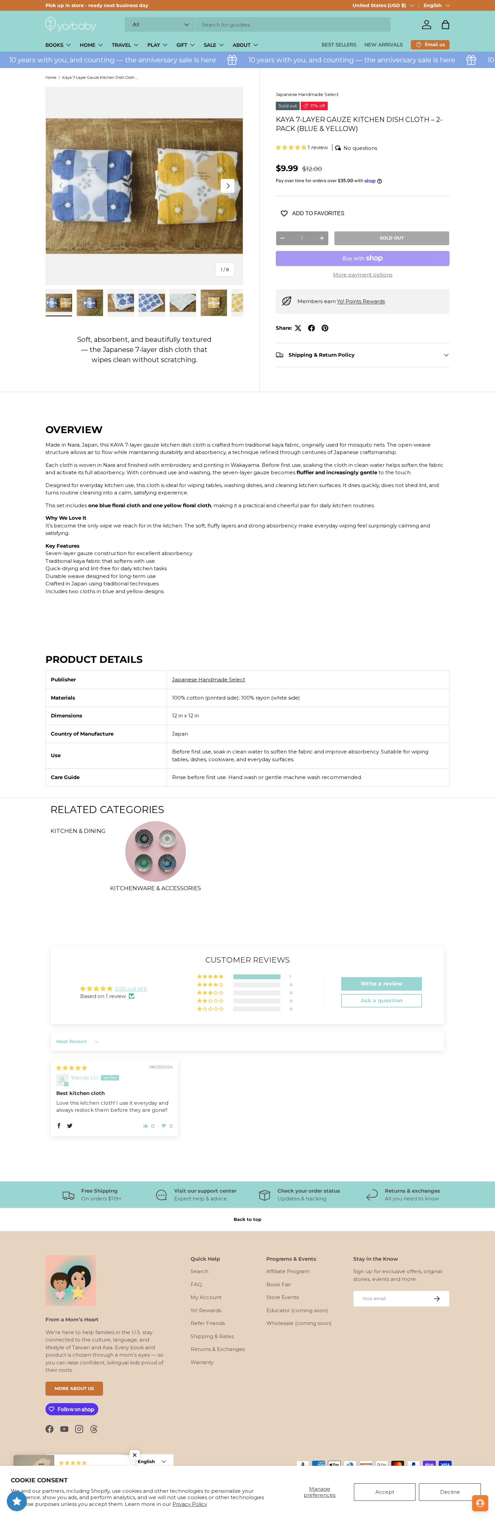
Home (50, 77)
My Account (206, 1297)
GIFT (181, 45)
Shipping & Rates (212, 1336)
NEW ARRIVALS (383, 44)
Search (199, 1271)
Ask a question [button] (382, 1000)
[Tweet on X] (298, 328)
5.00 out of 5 (131, 989)
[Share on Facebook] (311, 328)
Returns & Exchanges (218, 1349)
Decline (450, 1492)
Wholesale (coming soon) (299, 1323)
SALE (210, 45)
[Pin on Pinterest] (325, 328)
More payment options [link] (362, 274)
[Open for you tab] (480, 1503)
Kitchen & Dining (78, 831)
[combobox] (258, 25)
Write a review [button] (381, 983)
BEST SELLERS (339, 44)
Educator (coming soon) (297, 1310)
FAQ (196, 1284)
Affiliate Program (287, 1271)
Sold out (392, 237)
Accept (384, 1492)
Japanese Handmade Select (307, 94)
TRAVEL (121, 45)
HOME (87, 45)
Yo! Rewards (206, 1310)
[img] (71, 1068)
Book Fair (278, 1284)
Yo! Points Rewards (361, 301)
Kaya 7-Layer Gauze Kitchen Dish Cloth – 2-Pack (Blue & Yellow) (100, 77)
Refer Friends (208, 1323)
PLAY (153, 45)
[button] (445, 24)
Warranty (202, 1362)
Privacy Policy (189, 1504)
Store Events (282, 1297)
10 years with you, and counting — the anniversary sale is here (337, 60)
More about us (74, 1388)
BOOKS (54, 45)
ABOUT (242, 45)
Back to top (247, 1219)
